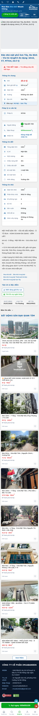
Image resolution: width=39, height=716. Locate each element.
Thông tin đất (7, 142)
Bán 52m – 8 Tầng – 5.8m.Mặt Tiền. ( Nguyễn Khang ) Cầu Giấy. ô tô (18, 566)
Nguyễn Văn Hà (27, 125)
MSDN (4, 670)
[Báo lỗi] (36, 701)
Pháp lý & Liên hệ (9, 108)
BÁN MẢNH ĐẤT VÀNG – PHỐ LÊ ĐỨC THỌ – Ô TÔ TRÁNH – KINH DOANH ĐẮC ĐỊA (18, 641)
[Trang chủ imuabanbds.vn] (33, 7)
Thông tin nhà (7, 185)
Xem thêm (19, 658)
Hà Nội (16, 103)
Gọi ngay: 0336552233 (20, 705)
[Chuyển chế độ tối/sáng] (2, 2)
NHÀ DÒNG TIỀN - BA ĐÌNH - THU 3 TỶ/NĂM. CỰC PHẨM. (18, 604)
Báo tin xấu (6, 310)
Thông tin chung (8, 76)
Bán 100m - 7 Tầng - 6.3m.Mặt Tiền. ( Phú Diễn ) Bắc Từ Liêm (19, 491)
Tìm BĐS (22, 14)
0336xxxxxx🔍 (27, 130)
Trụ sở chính (4, 679)
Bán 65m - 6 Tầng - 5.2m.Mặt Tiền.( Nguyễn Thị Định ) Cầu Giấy (19, 529)
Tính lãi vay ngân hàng (14, 294)
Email (4, 689)
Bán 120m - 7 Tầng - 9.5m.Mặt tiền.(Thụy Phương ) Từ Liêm (19, 416)
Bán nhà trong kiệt (19, 274)
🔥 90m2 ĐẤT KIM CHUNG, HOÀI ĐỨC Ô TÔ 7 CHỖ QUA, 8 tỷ (18, 379)
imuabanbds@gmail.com (22, 689)
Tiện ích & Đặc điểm (10, 285)
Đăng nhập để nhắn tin (26, 136)
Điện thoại (6, 683)
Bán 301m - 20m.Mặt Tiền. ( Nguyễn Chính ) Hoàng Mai (17, 454)
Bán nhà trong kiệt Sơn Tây (12, 279)
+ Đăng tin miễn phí (10, 14)
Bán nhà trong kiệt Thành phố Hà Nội (15, 277)
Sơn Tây (24, 103)
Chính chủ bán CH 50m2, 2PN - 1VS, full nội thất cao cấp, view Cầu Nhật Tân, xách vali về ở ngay (19, 342)
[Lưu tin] (35, 351)
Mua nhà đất (7, 274)
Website (5, 686)
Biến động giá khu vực (14, 290)
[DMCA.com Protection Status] (16, 695)
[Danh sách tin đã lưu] (8, 2)
